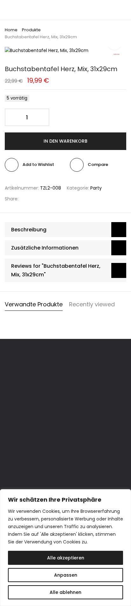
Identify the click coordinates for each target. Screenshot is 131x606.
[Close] (124, 494)
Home (11, 30)
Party (96, 188)
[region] (65, 547)
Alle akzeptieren (65, 558)
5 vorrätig (17, 98)
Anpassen (65, 575)
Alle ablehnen (65, 592)
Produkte (31, 30)
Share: (11, 199)
